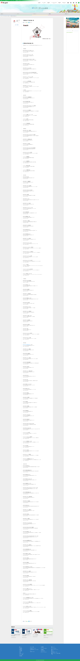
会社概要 (21, 650)
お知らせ (2, 13)
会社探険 (21, 655)
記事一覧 (16, 24)
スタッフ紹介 (21, 654)
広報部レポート (67, 13)
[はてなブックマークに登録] (30, 22)
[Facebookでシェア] (24, 22)
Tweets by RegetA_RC (69, 32)
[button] (78, 2)
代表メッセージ (22, 653)
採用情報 (59, 2)
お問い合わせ (64, 2)
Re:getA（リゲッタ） (33, 648)
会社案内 (39, 2)
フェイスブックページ (55, 649)
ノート (53, 650)
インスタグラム (54, 648)
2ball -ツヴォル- (32, 651)
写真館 (50, 13)
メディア (18, 13)
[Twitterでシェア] (27, 22)
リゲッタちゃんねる (54, 2)
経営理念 (21, 649)
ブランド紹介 (44, 2)
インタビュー (34, 13)
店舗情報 (48, 2)
